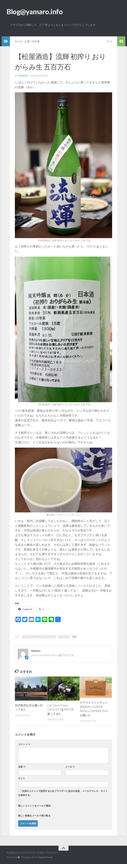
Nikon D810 (64, 636)
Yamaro (23, 75)
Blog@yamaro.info (35, 11)
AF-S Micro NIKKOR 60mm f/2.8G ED (39, 636)
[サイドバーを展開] (6, 41)
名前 (22, 766)
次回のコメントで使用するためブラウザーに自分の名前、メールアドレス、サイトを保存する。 (63, 792)
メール (70, 766)
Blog (18, 41)
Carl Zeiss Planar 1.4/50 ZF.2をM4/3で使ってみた (60, 709)
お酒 (27, 41)
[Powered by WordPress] (19, 857)
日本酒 (36, 41)
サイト (21, 778)
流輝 (74, 636)
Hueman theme (46, 857)
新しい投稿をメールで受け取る (34, 815)
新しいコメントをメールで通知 (34, 805)
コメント (24, 744)
